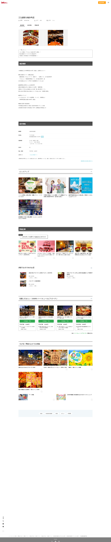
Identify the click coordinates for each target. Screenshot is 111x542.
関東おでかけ (20, 536)
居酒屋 (69, 413)
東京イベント (38, 536)
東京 (57, 413)
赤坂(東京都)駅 (49, 413)
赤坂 (41, 413)
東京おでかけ (32, 536)
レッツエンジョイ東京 (13, 536)
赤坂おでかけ (43, 536)
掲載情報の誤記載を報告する (86, 161)
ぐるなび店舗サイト (33, 154)
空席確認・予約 (27, 321)
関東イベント (26, 536)
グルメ (63, 413)
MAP (42, 136)
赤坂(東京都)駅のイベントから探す (73, 536)
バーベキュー (77, 333)
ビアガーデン (84, 333)
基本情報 (22, 124)
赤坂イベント (49, 536)
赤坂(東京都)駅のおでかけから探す (59, 536)
